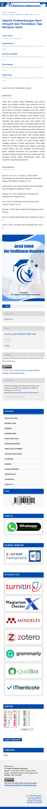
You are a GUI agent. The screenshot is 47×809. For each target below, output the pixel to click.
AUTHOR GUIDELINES (12, 469)
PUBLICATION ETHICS (12, 438)
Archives (12, 12)
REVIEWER (8, 428)
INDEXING (8, 464)
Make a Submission (13, 740)
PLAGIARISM (9, 459)
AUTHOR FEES (9, 479)
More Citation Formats (15, 397)
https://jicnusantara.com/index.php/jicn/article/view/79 (21, 392)
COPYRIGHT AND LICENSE (13, 454)
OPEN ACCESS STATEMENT (13, 449)
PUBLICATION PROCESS (12, 444)
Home (4, 12)
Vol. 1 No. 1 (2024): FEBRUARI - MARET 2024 (17, 14)
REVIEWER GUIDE (10, 433)
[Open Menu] (2, 4)
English (5, 755)
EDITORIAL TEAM (10, 423)
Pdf (7, 306)
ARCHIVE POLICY (10, 474)
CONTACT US (9, 484)
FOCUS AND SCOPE (11, 418)
